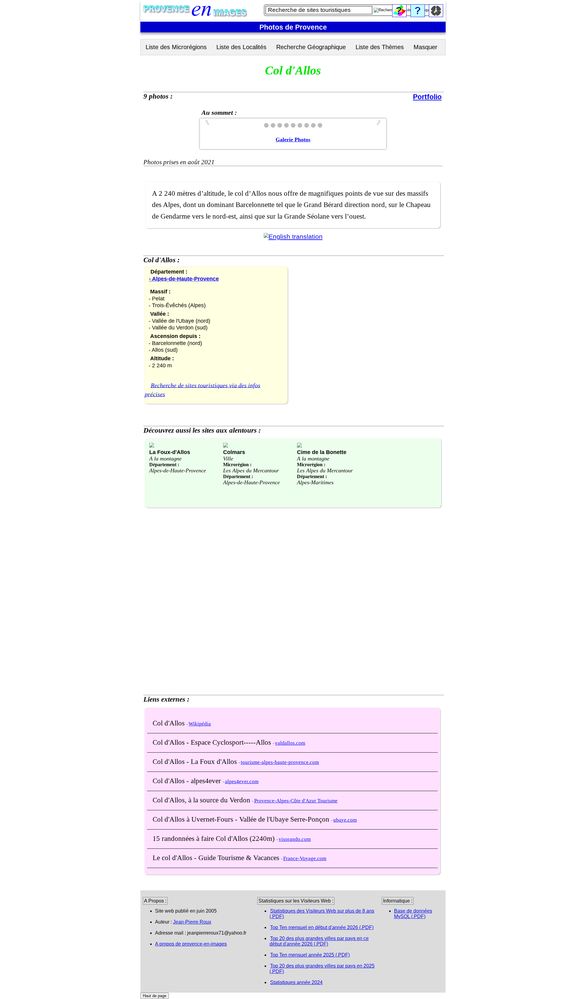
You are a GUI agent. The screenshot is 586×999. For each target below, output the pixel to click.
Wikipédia (200, 724)
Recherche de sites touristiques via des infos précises (202, 389)
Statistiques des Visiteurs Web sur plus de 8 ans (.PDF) (321, 913)
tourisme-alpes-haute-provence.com (280, 762)
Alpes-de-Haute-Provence (177, 470)
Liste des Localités (241, 47)
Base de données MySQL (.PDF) (413, 913)
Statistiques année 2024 (296, 982)
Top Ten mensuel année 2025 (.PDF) (310, 954)
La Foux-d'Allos (169, 452)
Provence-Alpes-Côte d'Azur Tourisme (296, 801)
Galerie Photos (293, 139)
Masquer (425, 47)
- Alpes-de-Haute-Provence (184, 278)
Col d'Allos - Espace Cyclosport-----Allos (213, 742)
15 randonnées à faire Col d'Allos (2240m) (215, 838)
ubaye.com (345, 820)
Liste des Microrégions (176, 47)
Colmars (234, 452)
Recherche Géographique (311, 47)
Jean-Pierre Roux (192, 922)
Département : (164, 464)
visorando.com (295, 839)
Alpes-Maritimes (315, 482)
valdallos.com (290, 743)
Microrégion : (237, 464)
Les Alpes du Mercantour (251, 470)
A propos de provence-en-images (191, 943)
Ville (228, 459)
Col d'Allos (169, 723)
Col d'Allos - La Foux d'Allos (196, 761)
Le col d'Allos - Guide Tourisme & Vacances (217, 858)
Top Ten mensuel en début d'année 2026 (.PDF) (322, 927)
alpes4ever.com (242, 781)
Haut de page (154, 996)
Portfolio (427, 97)
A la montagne (165, 459)
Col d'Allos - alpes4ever (188, 781)
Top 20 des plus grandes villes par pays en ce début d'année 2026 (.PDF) (319, 941)
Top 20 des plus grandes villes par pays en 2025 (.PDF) (321, 968)
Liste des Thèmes (380, 47)
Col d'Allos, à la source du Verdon (202, 800)
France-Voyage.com (304, 858)
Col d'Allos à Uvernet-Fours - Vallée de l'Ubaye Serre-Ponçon (242, 819)
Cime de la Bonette (321, 452)
